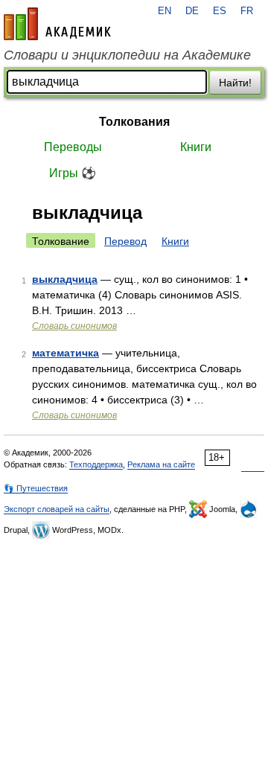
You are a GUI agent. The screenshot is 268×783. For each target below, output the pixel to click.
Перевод (125, 241)
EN (164, 11)
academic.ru (57, 23)
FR (246, 11)
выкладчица (65, 279)
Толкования (134, 121)
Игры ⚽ (72, 173)
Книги (195, 147)
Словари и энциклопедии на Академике (127, 55)
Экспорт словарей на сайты (56, 509)
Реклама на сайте (161, 464)
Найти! (235, 83)
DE (192, 11)
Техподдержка (96, 464)
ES (219, 11)
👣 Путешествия (36, 488)
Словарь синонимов (74, 326)
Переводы (73, 147)
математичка (65, 353)
